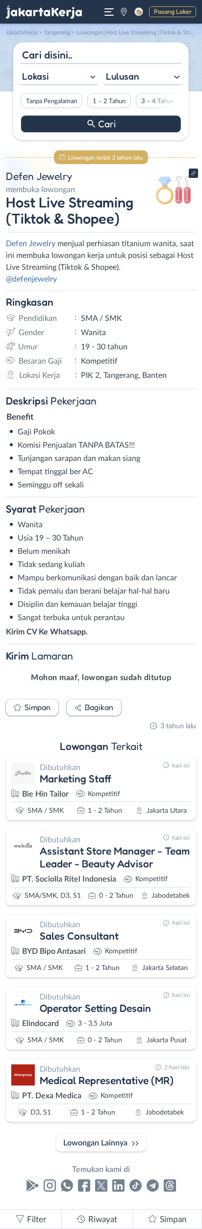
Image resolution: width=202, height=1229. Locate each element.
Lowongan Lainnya (95, 1143)
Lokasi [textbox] (35, 76)
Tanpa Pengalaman (51, 101)
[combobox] (59, 77)
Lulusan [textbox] (122, 76)
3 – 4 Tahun (157, 101)
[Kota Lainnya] (124, 11)
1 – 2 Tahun (109, 101)
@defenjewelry (31, 279)
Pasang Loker (173, 11)
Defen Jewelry (30, 244)
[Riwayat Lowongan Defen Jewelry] (174, 207)
